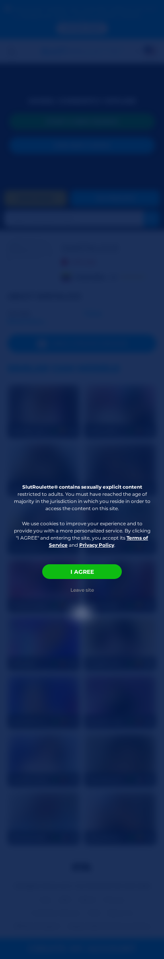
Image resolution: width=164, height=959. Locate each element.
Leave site (82, 590)
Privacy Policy (96, 545)
